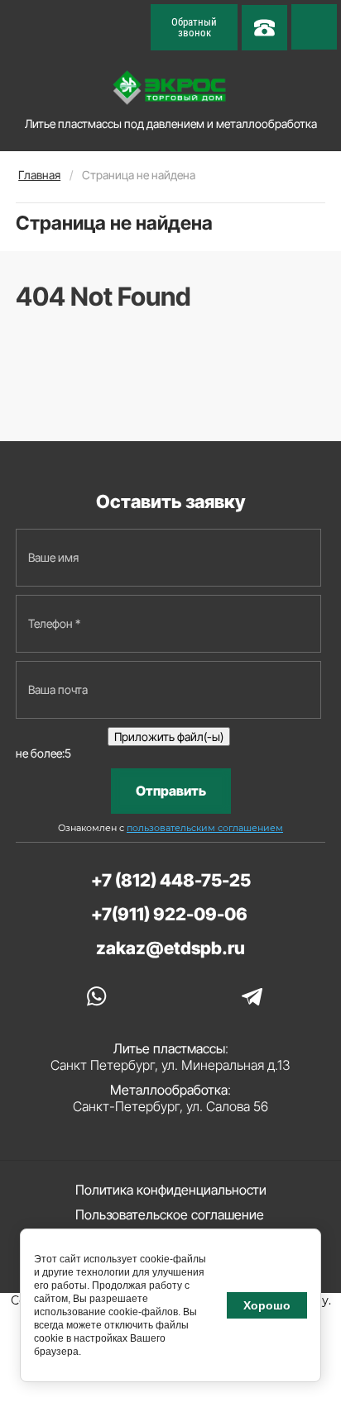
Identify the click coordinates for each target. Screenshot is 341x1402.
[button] (194, 27)
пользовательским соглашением (205, 828)
